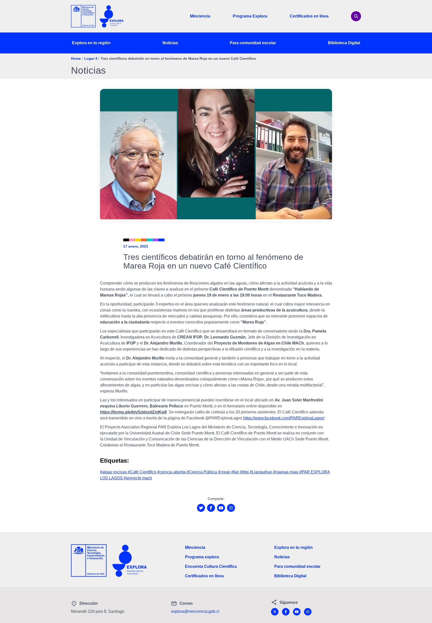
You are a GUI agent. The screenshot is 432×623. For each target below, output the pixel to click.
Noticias (170, 43)
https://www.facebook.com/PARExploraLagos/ (283, 418)
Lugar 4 (90, 58)
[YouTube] (296, 612)
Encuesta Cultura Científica (211, 566)
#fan (235, 472)
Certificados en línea (309, 16)
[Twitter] (274, 612)
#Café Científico (142, 472)
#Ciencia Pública (202, 472)
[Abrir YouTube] (221, 508)
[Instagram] (308, 612)
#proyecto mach (138, 478)
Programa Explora (250, 16)
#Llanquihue (261, 472)
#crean (224, 472)
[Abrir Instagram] (231, 508)
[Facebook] (286, 612)
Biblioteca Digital (344, 43)
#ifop (245, 472)
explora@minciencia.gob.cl (195, 611)
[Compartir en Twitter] (201, 508)
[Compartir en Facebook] (211, 508)
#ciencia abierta (171, 472)
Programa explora (202, 557)
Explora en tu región (91, 43)
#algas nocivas (114, 472)
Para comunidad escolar (253, 43)
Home (76, 58)
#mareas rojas (286, 472)
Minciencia (200, 16)
